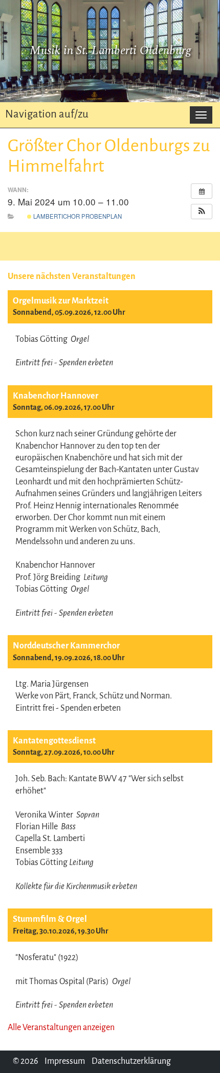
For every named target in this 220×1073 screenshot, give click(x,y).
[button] (201, 211)
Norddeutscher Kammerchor (66, 645)
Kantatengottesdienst (54, 740)
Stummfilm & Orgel (50, 919)
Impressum (65, 1061)
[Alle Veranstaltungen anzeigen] (201, 191)
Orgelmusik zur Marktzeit (60, 301)
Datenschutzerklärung (131, 1061)
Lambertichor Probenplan (77, 216)
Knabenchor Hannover (55, 396)
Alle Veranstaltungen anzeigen (61, 1027)
